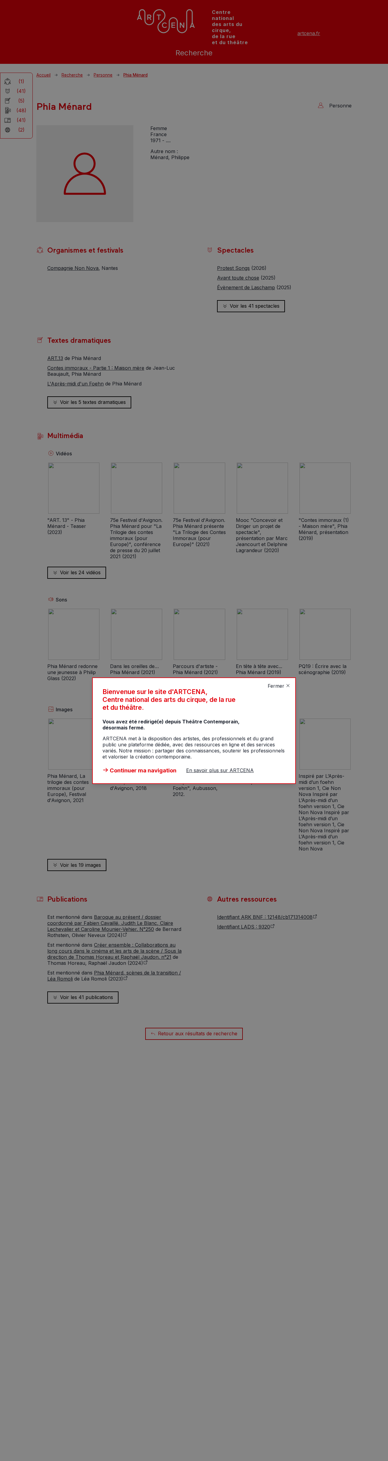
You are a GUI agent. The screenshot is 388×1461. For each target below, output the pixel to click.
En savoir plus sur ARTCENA (220, 770)
